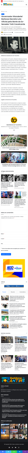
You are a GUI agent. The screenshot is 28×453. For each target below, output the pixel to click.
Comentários (23, 292)
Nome (2, 233)
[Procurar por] (26, 5)
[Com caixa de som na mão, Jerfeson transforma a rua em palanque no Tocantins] (23, 436)
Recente (13, 292)
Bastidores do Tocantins (7, 32)
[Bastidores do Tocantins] (8, 4)
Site (2, 243)
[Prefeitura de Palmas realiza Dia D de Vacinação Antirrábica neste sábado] (14, 431)
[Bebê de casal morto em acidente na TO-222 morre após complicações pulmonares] (5, 431)
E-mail (2, 238)
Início (3, 11)
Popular (4, 292)
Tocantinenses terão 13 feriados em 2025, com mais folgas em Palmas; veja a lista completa (17, 311)
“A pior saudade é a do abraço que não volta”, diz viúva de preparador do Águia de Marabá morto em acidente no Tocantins (20, 203)
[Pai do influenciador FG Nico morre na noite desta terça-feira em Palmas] (21, 178)
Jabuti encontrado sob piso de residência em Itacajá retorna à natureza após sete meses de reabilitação (17, 298)
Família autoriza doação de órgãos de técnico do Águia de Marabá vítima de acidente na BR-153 (7, 201)
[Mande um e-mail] (12, 32)
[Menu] (1, 5)
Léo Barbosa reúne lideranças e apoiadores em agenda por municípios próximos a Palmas (21, 366)
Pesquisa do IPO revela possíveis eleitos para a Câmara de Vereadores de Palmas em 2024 (17, 305)
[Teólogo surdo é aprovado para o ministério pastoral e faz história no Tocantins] (14, 426)
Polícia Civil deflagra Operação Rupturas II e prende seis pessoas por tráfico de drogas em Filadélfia (7, 366)
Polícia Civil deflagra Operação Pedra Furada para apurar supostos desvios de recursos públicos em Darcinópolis (7, 348)
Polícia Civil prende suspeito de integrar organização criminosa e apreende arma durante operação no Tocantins (21, 347)
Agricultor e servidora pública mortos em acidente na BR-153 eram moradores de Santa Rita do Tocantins (7, 185)
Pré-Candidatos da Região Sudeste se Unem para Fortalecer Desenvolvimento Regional (18, 325)
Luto (6, 11)
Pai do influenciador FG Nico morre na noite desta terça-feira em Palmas (20, 184)
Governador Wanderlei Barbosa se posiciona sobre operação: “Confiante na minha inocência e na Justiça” (18, 318)
